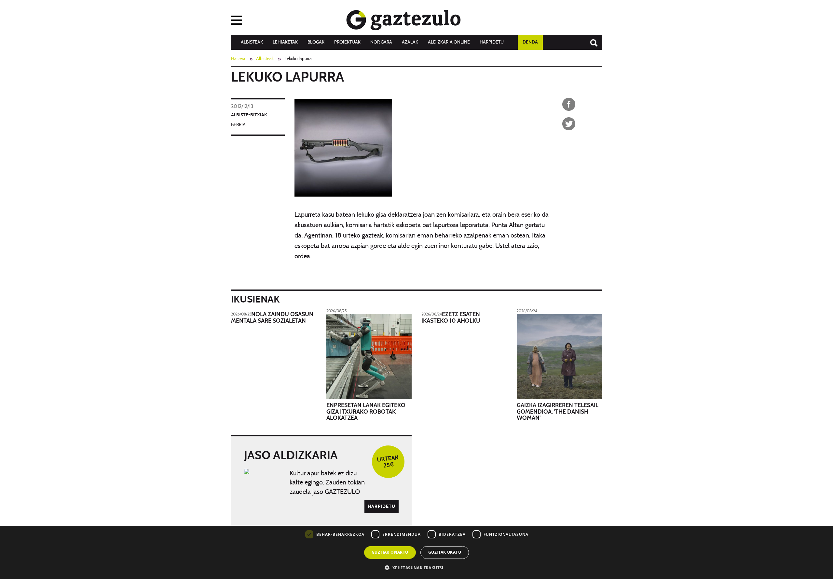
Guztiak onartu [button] (390, 552)
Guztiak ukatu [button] (444, 552)
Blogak (315, 42)
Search (590, 40)
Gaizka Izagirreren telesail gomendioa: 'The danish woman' (557, 412)
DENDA (530, 42)
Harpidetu (492, 42)
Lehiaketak (285, 42)
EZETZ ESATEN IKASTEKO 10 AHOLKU (450, 318)
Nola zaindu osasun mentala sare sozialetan (272, 318)
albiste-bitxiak (249, 115)
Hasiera (238, 59)
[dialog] (416, 531)
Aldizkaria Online (449, 42)
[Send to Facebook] (568, 104)
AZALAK (410, 42)
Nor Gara (381, 42)
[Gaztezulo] (403, 18)
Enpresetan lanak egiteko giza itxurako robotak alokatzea (365, 412)
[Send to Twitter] (568, 123)
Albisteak (252, 42)
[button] (416, 567)
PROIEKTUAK (347, 42)
